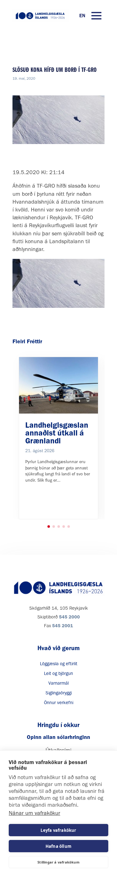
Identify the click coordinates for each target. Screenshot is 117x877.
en (82, 16)
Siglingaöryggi (59, 693)
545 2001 (62, 625)
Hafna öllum (58, 846)
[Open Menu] (96, 16)
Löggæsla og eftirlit (58, 663)
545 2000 (69, 617)
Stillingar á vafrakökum (58, 862)
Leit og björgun (58, 673)
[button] (48, 526)
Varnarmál (58, 683)
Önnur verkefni (58, 702)
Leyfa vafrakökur (58, 830)
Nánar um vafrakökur (34, 813)
